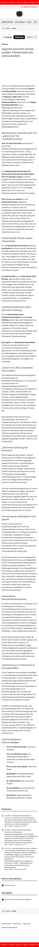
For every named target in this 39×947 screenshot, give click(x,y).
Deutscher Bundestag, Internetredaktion (18, 899)
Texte (29, 22)
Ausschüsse (20, 22)
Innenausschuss (10, 885)
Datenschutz (17, 924)
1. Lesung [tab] (7, 37)
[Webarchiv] (19, 14)
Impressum (26, 924)
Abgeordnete (7, 22)
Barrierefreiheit (7, 924)
